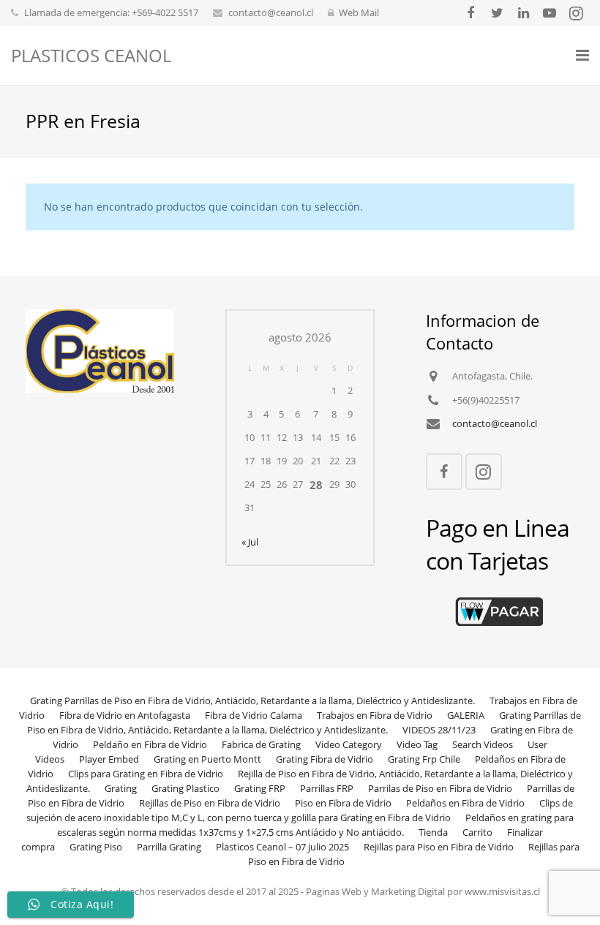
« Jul (249, 542)
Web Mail (359, 12)
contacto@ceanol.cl (270, 12)
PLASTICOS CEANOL (91, 55)
